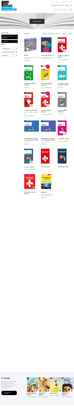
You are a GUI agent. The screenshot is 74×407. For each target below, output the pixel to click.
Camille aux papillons (42, 394)
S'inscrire (61, 5)
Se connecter (56, 5)
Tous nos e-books (8, 393)
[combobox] (63, 9)
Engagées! (44, 192)
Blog (57, 1)
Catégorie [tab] (6, 48)
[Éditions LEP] (8, 5)
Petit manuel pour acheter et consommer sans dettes (31, 139)
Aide (71, 1)
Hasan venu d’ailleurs (65, 394)
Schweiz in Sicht (45, 166)
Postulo (26, 55)
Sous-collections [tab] (8, 52)
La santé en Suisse (29, 167)
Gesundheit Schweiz (63, 166)
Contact (64, 1)
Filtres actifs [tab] (5, 33)
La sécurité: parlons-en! (47, 55)
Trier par (45, 33)
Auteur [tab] (5, 55)
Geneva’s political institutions (62, 111)
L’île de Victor (53, 393)
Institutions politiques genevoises (47, 84)
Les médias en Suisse (63, 138)
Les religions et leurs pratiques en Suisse (63, 84)
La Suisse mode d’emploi (30, 110)
